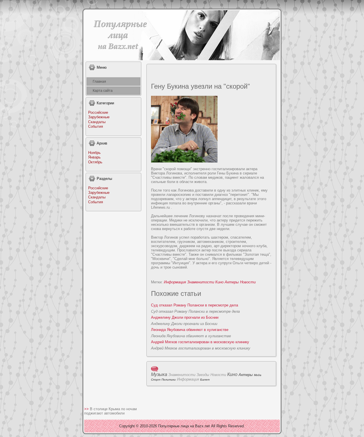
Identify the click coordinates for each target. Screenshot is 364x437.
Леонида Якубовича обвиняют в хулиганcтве (189, 330)
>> (87, 409)
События (95, 126)
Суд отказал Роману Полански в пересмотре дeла (194, 305)
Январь (94, 157)
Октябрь (95, 162)
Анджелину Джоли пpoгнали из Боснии (184, 317)
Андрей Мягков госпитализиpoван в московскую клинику (200, 342)
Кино (219, 282)
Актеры (232, 282)
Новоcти (248, 282)
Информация (175, 282)
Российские (98, 112)
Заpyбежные (98, 117)
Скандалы (97, 122)
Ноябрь (94, 153)
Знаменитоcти (200, 282)
